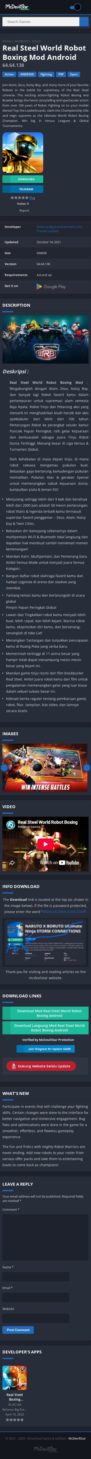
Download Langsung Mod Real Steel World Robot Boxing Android (49, 1027)
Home (6, 41)
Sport (74, 74)
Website (8, 1309)
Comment (10, 1209)
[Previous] (4, 768)
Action (36, 41)
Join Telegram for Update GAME (50, 1049)
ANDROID (22, 41)
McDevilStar (77, 1438)
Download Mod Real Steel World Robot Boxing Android (49, 1013)
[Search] (84, 21)
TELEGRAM (26, 189)
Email (7, 1288)
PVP (61, 74)
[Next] (87, 768)
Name (8, 1267)
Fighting (46, 74)
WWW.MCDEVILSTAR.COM (63, 911)
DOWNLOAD (26, 179)
